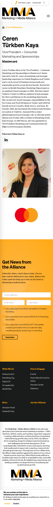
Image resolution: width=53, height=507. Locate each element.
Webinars (34, 388)
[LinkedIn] (6, 140)
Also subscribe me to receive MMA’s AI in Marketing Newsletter (26, 318)
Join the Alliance (38, 402)
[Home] (3, 27)
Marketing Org (8, 377)
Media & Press (8, 411)
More (4, 402)
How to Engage (37, 369)
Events (33, 374)
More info (16, 499)
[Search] (44, 2)
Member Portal (8, 407)
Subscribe (37, 2)
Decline (16, 503)
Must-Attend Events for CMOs (40, 379)
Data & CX (6, 381)
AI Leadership (8, 385)
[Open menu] (48, 16)
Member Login (24, 2)
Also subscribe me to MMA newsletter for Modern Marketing (26, 310)
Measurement (8, 374)
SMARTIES (6, 389)
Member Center (37, 384)
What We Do (8, 369)
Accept (7, 503)
